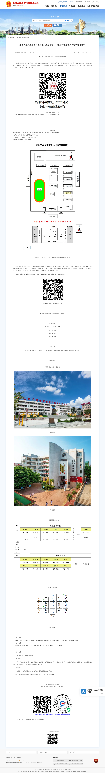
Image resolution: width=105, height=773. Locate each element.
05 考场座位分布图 (52, 587)
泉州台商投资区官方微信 (76, 760)
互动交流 (81, 6)
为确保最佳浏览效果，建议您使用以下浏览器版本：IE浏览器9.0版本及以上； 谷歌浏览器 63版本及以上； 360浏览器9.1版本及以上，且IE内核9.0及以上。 (52, 771)
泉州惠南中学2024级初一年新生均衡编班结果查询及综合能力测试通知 (52, 257)
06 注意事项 (53, 627)
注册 (89, 1)
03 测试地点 (53, 360)
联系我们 (8, 757)
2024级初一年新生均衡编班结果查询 (52, 303)
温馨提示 (52, 130)
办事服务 (72, 6)
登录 (86, 1)
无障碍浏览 (57, 25)
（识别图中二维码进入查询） (52, 112)
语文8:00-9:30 (52, 330)
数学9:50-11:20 (52, 333)
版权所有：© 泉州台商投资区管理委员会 (33, 762)
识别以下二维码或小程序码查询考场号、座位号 (52, 686)
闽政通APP (61, 760)
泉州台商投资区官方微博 (61, 764)
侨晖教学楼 (52, 432)
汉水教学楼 (52, 510)
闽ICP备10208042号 (40, 760)
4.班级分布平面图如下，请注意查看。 (22, 139)
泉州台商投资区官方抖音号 (77, 764)
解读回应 (63, 6)
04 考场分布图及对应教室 (52, 520)
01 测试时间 (53, 323)
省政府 (65, 1)
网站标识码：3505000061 (11, 760)
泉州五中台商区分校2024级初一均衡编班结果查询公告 (52, 56)
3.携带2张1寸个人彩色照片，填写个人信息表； (25, 137)
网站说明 (19, 757)
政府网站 (9, 752)
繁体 (77, 1)
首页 (47, 6)
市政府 (71, 1)
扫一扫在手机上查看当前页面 (52, 731)
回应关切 (26, 37)
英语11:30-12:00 (52, 336)
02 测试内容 (53, 347)
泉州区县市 (72, 752)
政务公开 (54, 6)
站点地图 (13, 757)
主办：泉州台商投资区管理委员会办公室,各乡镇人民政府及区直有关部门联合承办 (52, 769)
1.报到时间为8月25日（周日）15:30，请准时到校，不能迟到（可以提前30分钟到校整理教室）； (37, 132)
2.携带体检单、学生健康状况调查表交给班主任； (25, 135)
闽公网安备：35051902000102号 (27, 760)
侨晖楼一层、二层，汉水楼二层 (52, 367)
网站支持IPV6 (95, 1)
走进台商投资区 (93, 6)
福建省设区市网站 (43, 752)
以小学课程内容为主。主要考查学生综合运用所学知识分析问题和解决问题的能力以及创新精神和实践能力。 (52, 350)
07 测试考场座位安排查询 (52, 684)
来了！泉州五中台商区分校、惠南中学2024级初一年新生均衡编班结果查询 (53, 45)
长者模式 (48, 25)
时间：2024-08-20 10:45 (20, 52)
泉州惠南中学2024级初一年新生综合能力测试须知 (52, 313)
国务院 (60, 1)
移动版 (80, 1)
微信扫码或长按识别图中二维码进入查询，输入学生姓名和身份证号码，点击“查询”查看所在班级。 (39, 274)
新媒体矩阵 (55, 757)
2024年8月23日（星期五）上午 (52, 326)
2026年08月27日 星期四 (52, 17)
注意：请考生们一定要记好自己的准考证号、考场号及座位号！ (30, 719)
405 (33, 52)
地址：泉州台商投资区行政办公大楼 (14, 762)
